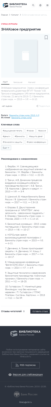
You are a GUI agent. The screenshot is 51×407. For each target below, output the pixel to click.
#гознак (30, 130)
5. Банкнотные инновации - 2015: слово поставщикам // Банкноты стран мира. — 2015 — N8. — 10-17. (25, 226)
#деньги (6, 136)
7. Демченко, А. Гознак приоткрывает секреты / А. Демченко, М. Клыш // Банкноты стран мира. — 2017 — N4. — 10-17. (24, 252)
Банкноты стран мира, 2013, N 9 (24, 115)
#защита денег (36, 136)
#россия (42, 130)
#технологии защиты (12, 142)
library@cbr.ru (25, 402)
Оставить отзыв (40, 311)
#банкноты (20, 136)
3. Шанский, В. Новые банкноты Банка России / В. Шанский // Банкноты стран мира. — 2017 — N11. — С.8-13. (25, 199)
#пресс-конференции (36, 142)
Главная (4, 15)
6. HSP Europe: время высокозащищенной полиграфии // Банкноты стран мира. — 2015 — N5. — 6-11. (24, 238)
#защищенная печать (12, 130)
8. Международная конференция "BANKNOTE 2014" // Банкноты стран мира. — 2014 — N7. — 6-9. (24, 265)
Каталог (15, 15)
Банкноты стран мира (21, 117)
